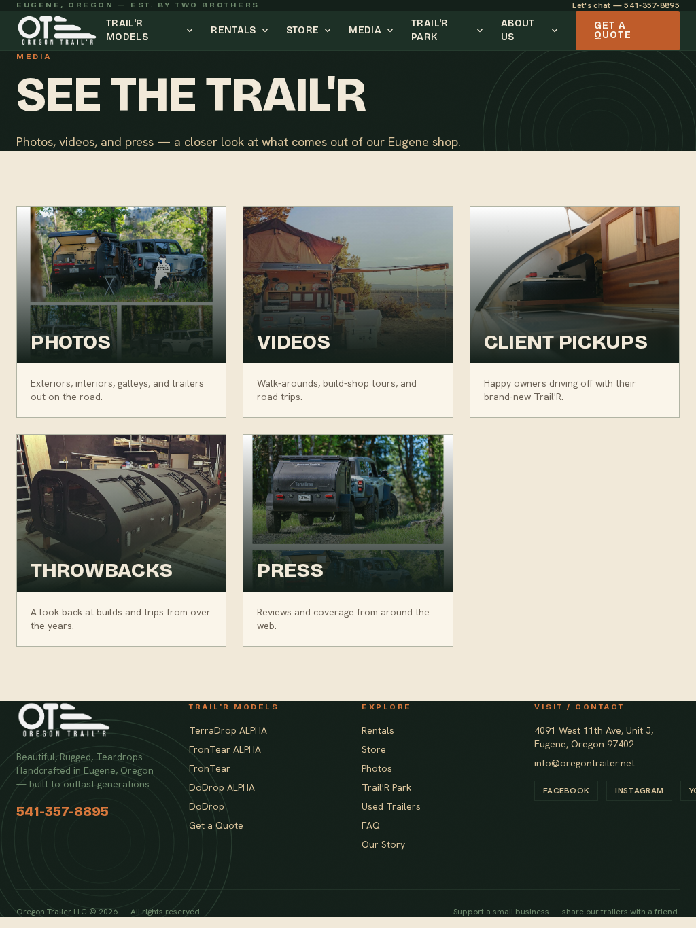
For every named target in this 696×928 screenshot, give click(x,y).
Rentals (233, 30)
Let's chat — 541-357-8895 (626, 5)
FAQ (371, 825)
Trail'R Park (429, 30)
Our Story (383, 844)
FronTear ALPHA (225, 749)
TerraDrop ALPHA (228, 730)
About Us (518, 30)
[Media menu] (392, 30)
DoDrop (206, 806)
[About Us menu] (557, 30)
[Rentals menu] (267, 30)
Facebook (566, 790)
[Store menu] (329, 30)
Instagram (639, 790)
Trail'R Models (127, 30)
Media (365, 30)
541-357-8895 (62, 811)
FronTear (209, 768)
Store (302, 30)
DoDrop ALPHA (222, 787)
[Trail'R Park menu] (482, 30)
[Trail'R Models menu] (192, 30)
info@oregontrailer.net (584, 763)
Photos (377, 768)
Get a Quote (612, 30)
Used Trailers (391, 806)
